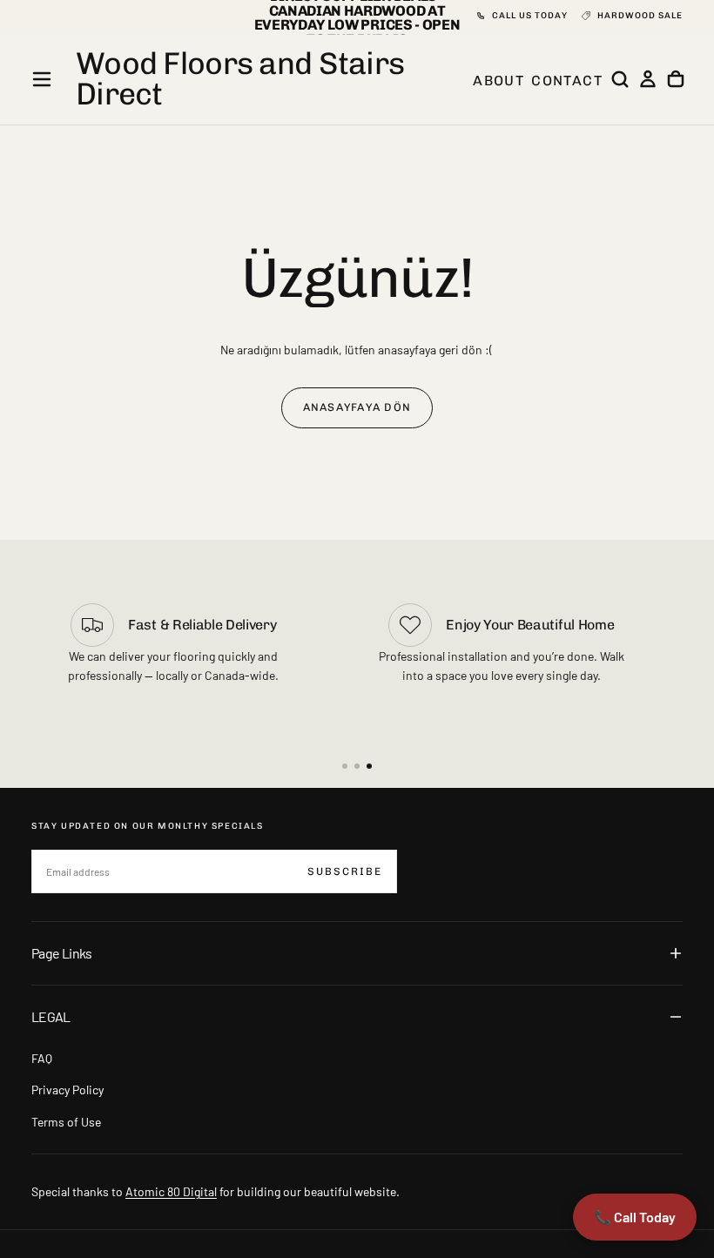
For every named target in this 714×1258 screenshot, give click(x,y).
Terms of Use (66, 1121)
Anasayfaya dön (357, 407)
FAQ (41, 1058)
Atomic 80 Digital (171, 1191)
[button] (41, 79)
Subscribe (344, 871)
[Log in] (647, 79)
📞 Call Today (635, 1216)
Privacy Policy (67, 1089)
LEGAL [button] (51, 1016)
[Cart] (675, 79)
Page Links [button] (61, 953)
